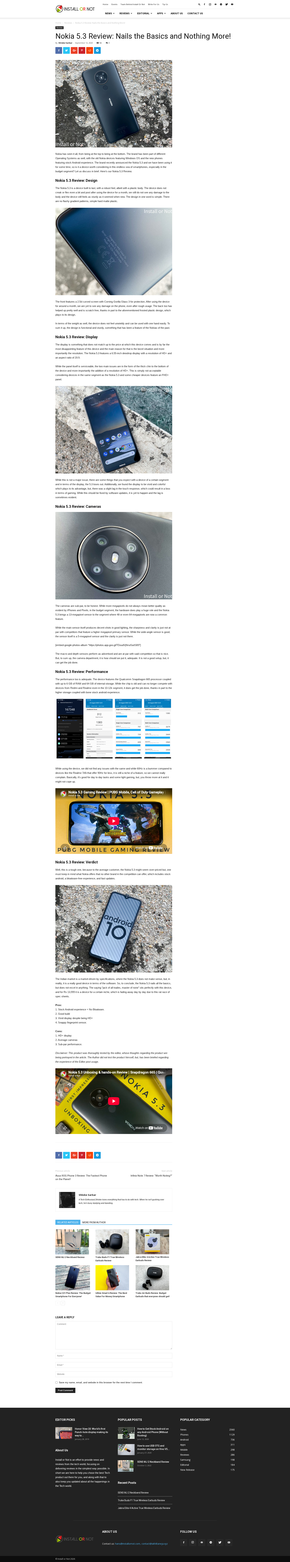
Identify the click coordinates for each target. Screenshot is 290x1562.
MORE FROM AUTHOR (94, 1222)
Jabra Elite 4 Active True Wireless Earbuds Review (144, 1508)
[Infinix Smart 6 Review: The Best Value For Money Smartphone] (113, 1277)
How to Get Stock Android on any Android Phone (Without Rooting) (153, 1432)
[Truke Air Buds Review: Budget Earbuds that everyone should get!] (154, 1277)
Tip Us (165, 4)
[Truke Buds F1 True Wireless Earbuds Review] (113, 1241)
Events (114, 4)
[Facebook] (204, 4)
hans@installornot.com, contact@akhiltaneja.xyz (141, 1543)
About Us (177, 13)
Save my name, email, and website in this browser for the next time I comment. (101, 1382)
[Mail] (215, 4)
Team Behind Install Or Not (132, 4)
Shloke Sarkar (65, 43)
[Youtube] (232, 4)
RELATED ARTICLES (67, 1222)
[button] (199, 4)
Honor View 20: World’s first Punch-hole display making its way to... (91, 1432)
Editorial (143, 13)
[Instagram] (209, 4)
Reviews (124, 13)
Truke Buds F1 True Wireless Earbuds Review (141, 1500)
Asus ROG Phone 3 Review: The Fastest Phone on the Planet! (81, 1177)
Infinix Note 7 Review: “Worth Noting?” (151, 1175)
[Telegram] (221, 4)
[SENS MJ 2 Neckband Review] (73, 1241)
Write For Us (153, 4)
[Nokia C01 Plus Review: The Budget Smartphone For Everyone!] (73, 1277)
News (108, 13)
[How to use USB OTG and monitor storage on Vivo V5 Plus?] (126, 1449)
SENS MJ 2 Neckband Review (70, 1257)
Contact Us (195, 13)
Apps (160, 13)
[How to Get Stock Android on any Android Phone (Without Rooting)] (126, 1433)
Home (105, 4)
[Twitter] (226, 4)
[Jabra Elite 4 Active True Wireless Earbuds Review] (154, 1241)
